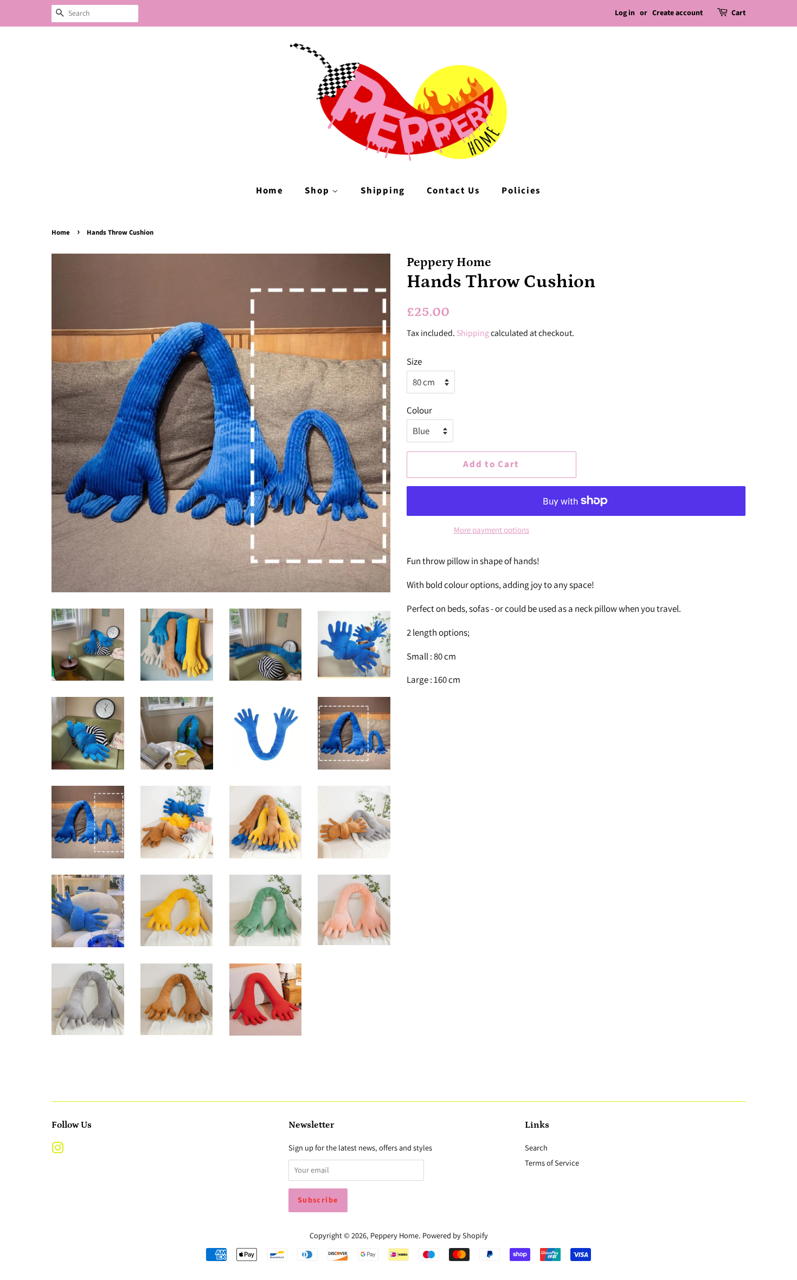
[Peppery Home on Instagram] (57, 1150)
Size (414, 361)
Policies (521, 190)
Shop (318, 190)
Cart (738, 13)
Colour (419, 410)
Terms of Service (552, 1163)
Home (270, 190)
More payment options (491, 530)
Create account (677, 13)
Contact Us (453, 190)
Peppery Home (394, 1235)
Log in (625, 13)
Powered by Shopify (455, 1235)
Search (536, 1147)
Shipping (383, 190)
